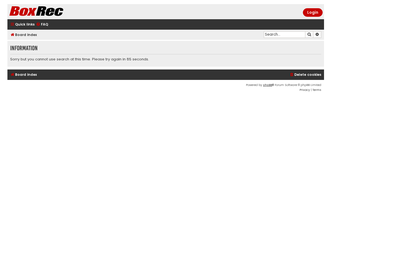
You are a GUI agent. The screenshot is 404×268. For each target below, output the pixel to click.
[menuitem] (42, 24)
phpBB (267, 85)
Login (312, 12)
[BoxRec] (50, 11)
